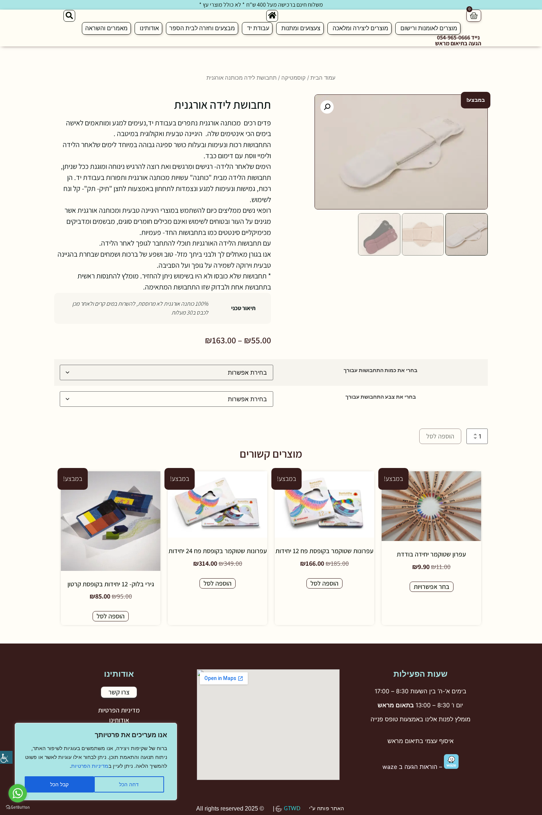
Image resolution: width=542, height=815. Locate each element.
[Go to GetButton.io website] (17, 807)
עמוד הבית (323, 77)
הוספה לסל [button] (324, 583)
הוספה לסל (440, 436)
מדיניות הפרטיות (89, 766)
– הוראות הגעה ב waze (413, 766)
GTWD (292, 808)
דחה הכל (129, 784)
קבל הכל (59, 784)
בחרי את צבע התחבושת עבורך (380, 396)
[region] (96, 761)
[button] (327, 107)
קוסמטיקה (293, 77)
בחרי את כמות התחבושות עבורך (380, 370)
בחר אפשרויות (431, 586)
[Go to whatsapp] (17, 793)
